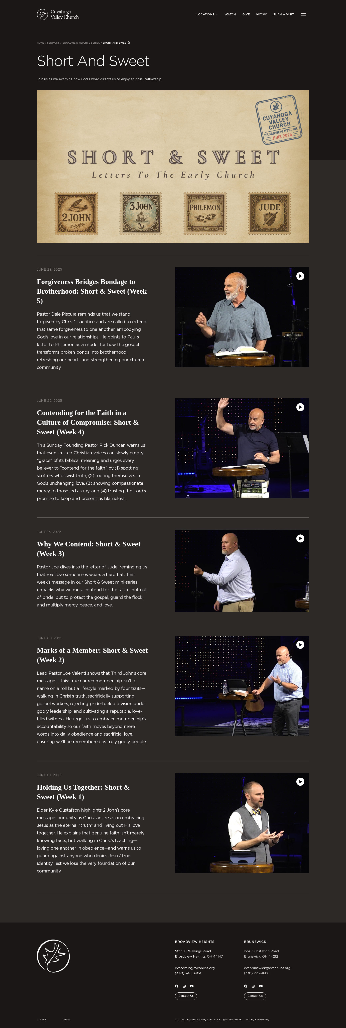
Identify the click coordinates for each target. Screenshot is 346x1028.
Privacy (41, 1019)
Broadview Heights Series (81, 42)
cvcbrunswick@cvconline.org (267, 968)
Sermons (53, 42)
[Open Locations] (216, 14)
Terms (66, 1019)
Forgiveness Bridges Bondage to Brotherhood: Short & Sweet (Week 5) (92, 291)
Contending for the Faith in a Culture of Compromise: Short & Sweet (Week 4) (88, 422)
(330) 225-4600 (257, 973)
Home (40, 42)
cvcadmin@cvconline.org (195, 968)
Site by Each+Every (257, 1019)
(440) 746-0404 (188, 973)
